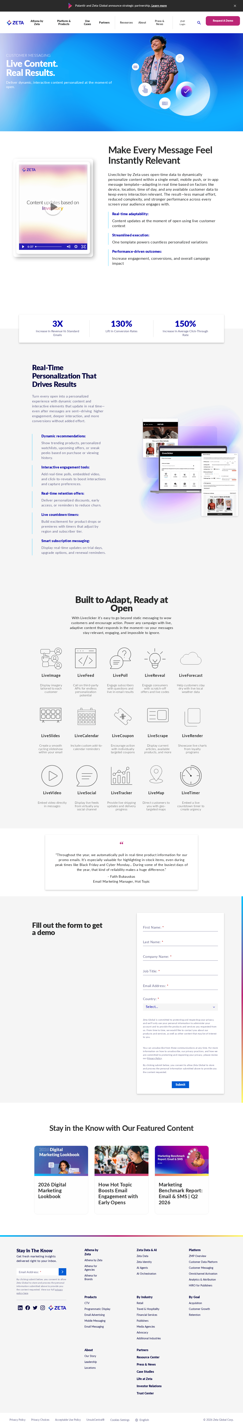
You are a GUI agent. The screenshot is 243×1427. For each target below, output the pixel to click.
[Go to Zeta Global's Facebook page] (27, 1307)
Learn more (159, 5)
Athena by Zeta (93, 1260)
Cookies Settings (119, 1420)
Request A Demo (223, 21)
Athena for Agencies (90, 1268)
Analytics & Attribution (202, 1279)
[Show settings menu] (76, 246)
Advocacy (142, 1332)
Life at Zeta (144, 1379)
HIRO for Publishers (200, 1285)
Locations (90, 1368)
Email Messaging (94, 1326)
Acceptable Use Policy (68, 1420)
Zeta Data (142, 1256)
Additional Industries (149, 1338)
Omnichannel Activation (203, 1274)
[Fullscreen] (83, 246)
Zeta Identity (144, 1262)
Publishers (142, 1321)
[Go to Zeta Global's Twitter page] (35, 1308)
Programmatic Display (97, 1309)
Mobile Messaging (94, 1321)
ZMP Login (182, 22)
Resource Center (148, 1357)
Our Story (90, 1356)
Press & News (159, 23)
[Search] (199, 22)
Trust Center (145, 1393)
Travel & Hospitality (148, 1309)
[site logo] (12, 22)
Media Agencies (146, 1326)
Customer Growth (199, 1309)
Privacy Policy (154, 1058)
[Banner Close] (235, 6)
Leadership (90, 1362)
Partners (104, 22)
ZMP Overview (197, 1256)
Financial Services (147, 1315)
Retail (140, 1303)
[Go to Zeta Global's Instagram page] (42, 1307)
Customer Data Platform (203, 1262)
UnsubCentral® (95, 1420)
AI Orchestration (146, 1274)
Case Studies (145, 1371)
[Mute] (68, 246)
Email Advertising (94, 1315)
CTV (86, 1303)
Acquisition (195, 1303)
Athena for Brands (90, 1277)
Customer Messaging (201, 1268)
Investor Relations (149, 1386)
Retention (194, 1315)
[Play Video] (23, 246)
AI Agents (142, 1268)
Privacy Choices (40, 1420)
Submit (180, 1084)
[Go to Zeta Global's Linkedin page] (20, 1307)
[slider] (49, 246)
